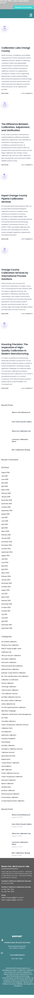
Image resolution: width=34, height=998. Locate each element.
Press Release (5, 742)
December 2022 (6, 604)
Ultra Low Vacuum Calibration (11, 655)
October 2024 (6, 549)
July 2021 (4, 614)
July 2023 (4, 594)
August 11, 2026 (16, 855)
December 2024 (6, 542)
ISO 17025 (4, 718)
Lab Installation (6, 766)
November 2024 (6, 545)
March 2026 (5, 490)
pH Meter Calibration (8, 790)
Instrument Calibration (8, 662)
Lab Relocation (6, 787)
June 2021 (4, 618)
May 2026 (4, 483)
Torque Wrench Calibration (10, 763)
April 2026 (4, 486)
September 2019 (6, 628)
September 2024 (7, 552)
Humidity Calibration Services (11, 697)
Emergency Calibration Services (11, 749)
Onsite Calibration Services (10, 773)
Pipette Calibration (7, 783)
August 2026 (5, 472)
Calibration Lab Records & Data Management (16, 714)
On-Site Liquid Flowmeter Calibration (13, 707)
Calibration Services (7, 752)
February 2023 (6, 600)
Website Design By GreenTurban (13, 996)
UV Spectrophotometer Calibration (12, 801)
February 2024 (6, 576)
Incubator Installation (8, 738)
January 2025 (5, 538)
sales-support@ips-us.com (12, 897)
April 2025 (4, 528)
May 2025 (4, 524)
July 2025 (4, 517)
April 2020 (4, 621)
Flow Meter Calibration (8, 659)
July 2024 (4, 559)
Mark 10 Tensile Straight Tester (11, 649)
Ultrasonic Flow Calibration (10, 645)
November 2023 (6, 583)
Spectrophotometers (8, 756)
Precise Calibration (7, 683)
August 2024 (5, 555)
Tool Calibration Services (9, 694)
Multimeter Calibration (8, 735)
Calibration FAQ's (7, 728)
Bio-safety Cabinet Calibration (11, 700)
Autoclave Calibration (8, 780)
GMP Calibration (6, 770)
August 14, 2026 (17, 847)
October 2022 (5, 607)
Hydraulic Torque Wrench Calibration (13, 673)
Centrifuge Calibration (8, 687)
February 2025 (6, 535)
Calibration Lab (6, 652)
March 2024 (5, 573)
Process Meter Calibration (9, 797)
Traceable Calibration (8, 721)
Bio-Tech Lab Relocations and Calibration (15, 676)
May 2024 (4, 566)
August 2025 (5, 514)
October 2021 (5, 611)
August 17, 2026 (17, 836)
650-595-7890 (17, 959)
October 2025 (5, 507)
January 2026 (5, 497)
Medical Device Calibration (10, 669)
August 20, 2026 (17, 817)
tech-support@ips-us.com (12, 900)
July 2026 (4, 476)
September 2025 (6, 510)
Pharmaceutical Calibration (10, 794)
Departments (5, 759)
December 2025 (6, 500)
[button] (30, 15)
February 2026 (6, 493)
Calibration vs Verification (9, 680)
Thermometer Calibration (9, 690)
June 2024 (4, 562)
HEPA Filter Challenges (8, 711)
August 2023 (5, 590)
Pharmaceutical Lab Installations (12, 666)
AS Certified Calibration (9, 642)
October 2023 (5, 587)
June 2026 (4, 479)
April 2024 (4, 569)
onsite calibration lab (8, 704)
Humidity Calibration (8, 745)
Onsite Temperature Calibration (12, 777)
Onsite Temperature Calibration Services (14, 725)
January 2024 (5, 580)
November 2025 (6, 504)
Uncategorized (6, 732)
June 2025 (4, 521)
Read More (5, 93)
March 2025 (5, 531)
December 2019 (6, 625)
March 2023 (5, 597)
